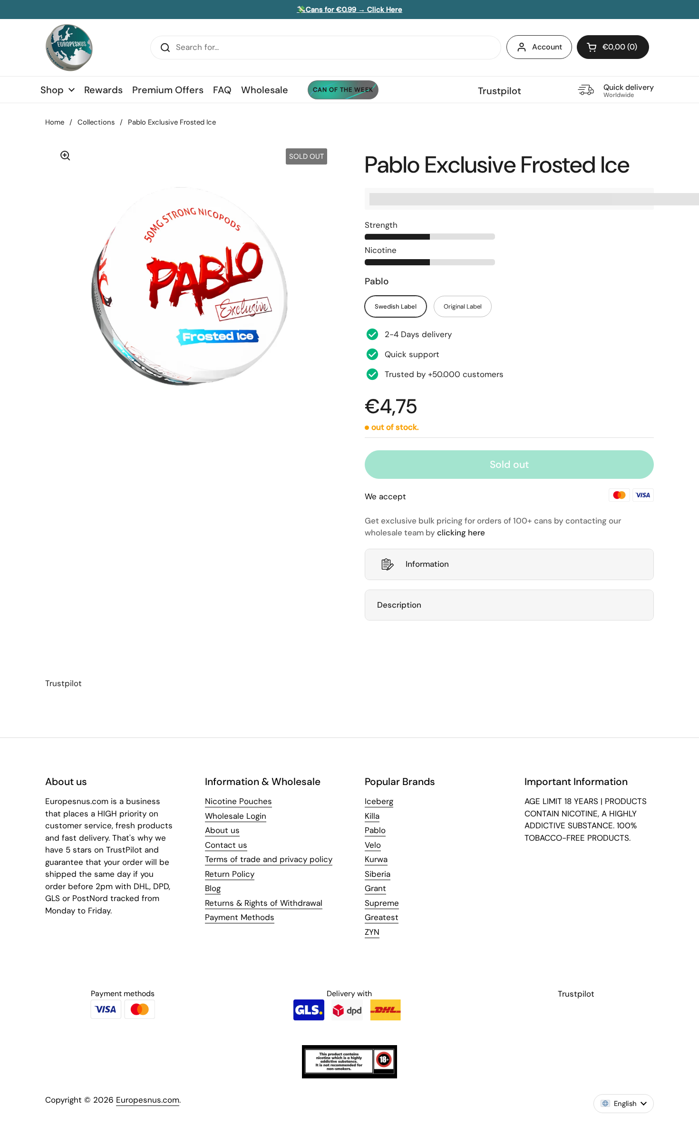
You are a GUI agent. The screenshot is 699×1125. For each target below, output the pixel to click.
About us (222, 830)
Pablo (375, 830)
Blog (213, 888)
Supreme (382, 903)
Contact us (226, 845)
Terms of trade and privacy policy (268, 859)
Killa (372, 816)
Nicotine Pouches (238, 801)
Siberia (377, 874)
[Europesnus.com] (69, 47)
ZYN (372, 932)
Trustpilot (499, 91)
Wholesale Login (235, 816)
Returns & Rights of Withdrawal (263, 903)
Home (54, 122)
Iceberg (379, 801)
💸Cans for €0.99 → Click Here (349, 9)
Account (547, 47)
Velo (373, 845)
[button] (613, 47)
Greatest (381, 917)
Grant (375, 888)
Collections (96, 122)
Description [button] (399, 605)
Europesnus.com (147, 1100)
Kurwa (376, 859)
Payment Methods (239, 917)
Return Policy (229, 874)
